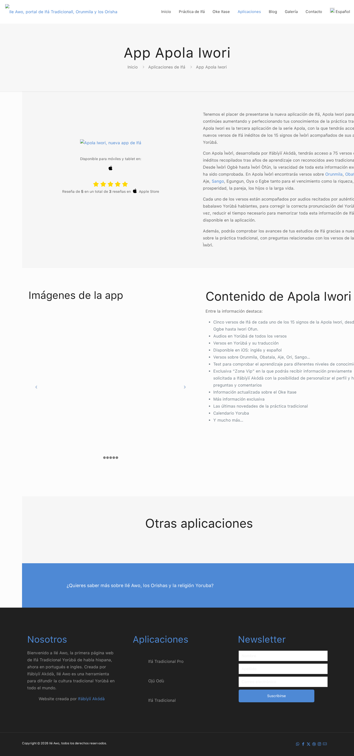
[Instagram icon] (319, 744)
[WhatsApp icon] (298, 744)
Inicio (133, 67)
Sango (218, 181)
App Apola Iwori (211, 67)
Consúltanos (317, 585)
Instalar (110, 212)
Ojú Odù (156, 680)
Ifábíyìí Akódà (91, 698)
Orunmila (334, 174)
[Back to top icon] (329, 745)
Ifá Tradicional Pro (165, 661)
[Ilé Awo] (61, 11)
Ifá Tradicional (162, 700)
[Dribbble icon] (314, 744)
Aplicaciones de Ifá (166, 67)
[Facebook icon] (303, 744)
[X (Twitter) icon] (308, 744)
